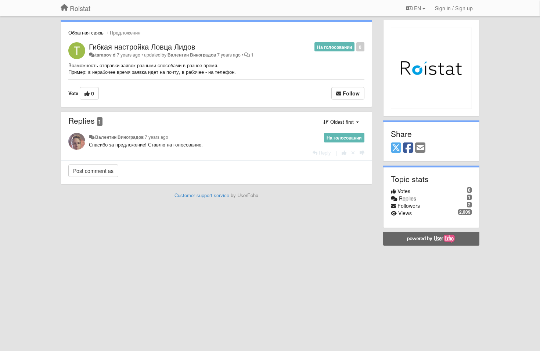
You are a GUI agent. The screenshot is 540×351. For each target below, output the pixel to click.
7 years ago (156, 137)
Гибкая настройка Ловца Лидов (142, 46)
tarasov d (105, 54)
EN (417, 8)
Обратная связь (86, 32)
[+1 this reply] (344, 152)
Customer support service (201, 195)
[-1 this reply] (362, 152)
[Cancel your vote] (353, 152)
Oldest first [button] (342, 121)
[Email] (420, 148)
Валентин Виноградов (192, 54)
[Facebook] (408, 148)
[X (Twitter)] (396, 148)
